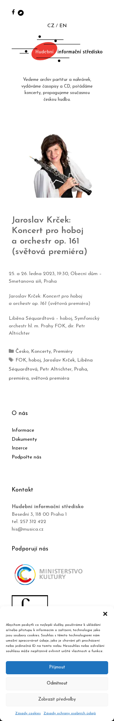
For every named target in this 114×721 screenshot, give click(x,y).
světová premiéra (50, 378)
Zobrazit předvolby (57, 699)
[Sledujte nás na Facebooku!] (13, 11)
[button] (105, 613)
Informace (23, 430)
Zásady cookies (28, 713)
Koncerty (41, 351)
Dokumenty (24, 439)
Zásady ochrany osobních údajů (70, 713)
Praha (80, 369)
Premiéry (62, 351)
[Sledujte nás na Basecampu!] (21, 12)
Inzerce (19, 448)
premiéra (19, 378)
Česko (22, 351)
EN (63, 25)
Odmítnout (57, 683)
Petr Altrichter (56, 369)
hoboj (35, 360)
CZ (50, 25)
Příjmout (57, 667)
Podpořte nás (26, 457)
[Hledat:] (103, 12)
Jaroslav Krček (59, 360)
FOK (20, 360)
